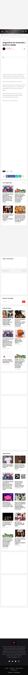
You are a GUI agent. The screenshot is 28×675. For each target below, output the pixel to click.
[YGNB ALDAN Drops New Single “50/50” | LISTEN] (8, 459)
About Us (12, 668)
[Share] (24, 49)
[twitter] (12, 661)
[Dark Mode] (23, 31)
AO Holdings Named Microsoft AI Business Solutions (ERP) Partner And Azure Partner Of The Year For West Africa (8, 197)
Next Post (23, 270)
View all (23, 182)
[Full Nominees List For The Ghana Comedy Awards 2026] (8, 517)
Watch (11, 171)
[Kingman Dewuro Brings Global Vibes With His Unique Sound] (20, 459)
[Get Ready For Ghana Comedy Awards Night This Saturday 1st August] (8, 497)
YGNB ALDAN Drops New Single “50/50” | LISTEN (8, 466)
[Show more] (23, 176)
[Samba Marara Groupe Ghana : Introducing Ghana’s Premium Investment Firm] (20, 476)
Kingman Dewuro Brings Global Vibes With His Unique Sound (20, 466)
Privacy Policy (19, 668)
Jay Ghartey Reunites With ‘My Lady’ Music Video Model (19, 524)
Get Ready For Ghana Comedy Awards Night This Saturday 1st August (8, 504)
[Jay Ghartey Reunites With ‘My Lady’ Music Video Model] (20, 517)
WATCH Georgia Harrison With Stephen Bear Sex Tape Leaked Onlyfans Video (7, 322)
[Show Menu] (2, 31)
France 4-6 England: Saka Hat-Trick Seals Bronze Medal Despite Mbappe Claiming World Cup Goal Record (20, 506)
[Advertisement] (14, 15)
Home (4, 40)
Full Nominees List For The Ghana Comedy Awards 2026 (7, 524)
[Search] (26, 31)
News (8, 40)
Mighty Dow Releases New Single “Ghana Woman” (18, 341)
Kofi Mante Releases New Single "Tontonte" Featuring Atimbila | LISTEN (8, 217)
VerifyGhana (17, 672)
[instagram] (19, 661)
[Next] (26, 35)
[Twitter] (17, 176)
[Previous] (24, 35)
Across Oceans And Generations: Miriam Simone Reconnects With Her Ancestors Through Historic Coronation (20, 218)
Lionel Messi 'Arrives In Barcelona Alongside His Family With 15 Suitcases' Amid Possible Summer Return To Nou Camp (13, 35)
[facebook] (9, 661)
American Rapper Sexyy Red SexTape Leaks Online (8, 361)
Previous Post (5, 270)
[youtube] (15, 661)
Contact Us (14, 670)
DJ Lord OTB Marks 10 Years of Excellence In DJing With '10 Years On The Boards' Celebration (20, 323)
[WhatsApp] (20, 176)
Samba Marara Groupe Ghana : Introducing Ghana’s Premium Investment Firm (19, 484)
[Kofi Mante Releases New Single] (20, 533)
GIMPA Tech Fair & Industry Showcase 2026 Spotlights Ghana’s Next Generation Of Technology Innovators (20, 197)
